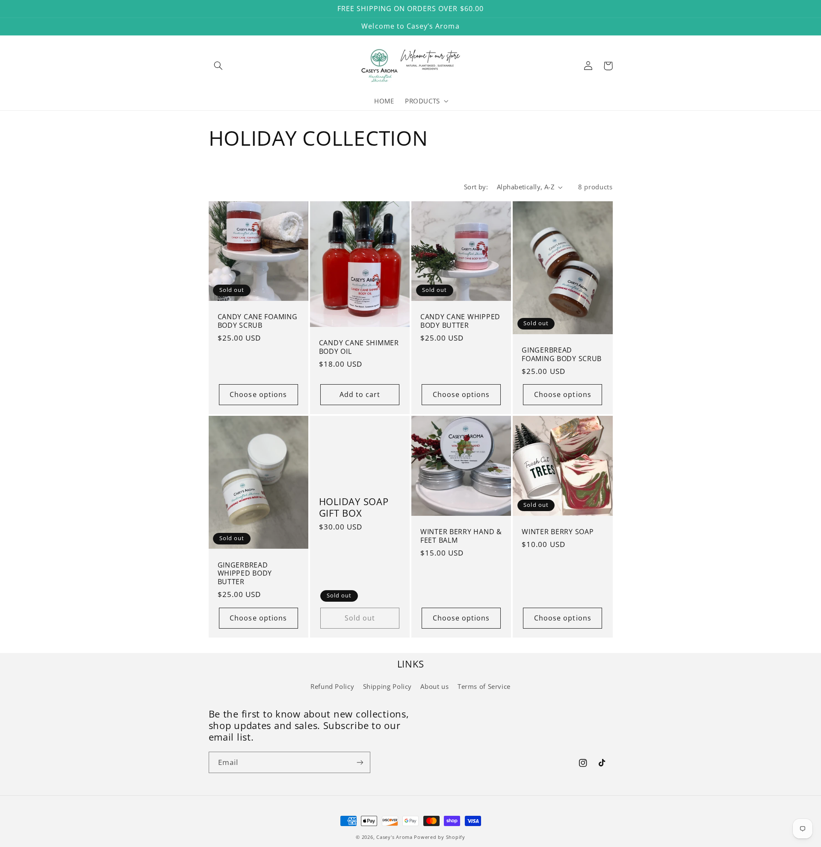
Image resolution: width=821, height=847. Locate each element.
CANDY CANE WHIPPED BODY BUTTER (460, 321)
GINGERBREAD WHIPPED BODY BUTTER (245, 573)
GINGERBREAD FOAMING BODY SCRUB (562, 354)
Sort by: (476, 186)
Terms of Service (484, 686)
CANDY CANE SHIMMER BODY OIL (359, 347)
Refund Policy (332, 686)
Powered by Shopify (439, 837)
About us (434, 686)
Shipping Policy (387, 686)
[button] (218, 66)
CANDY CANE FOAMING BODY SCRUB (258, 321)
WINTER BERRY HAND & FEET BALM (461, 536)
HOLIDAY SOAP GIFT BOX (354, 507)
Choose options (258, 394)
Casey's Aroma (394, 837)
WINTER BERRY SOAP (558, 532)
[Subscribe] (359, 762)
